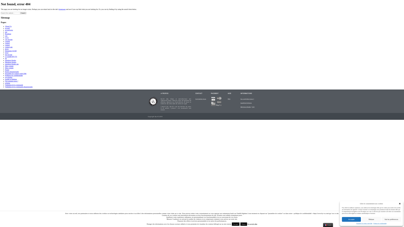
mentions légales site (12, 64)
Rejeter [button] (244, 224)
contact (7, 43)
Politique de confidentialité (380, 223)
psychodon (8, 77)
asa (6, 32)
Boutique (8, 34)
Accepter (351, 219)
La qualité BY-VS (11, 56)
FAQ (6, 53)
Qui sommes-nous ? (11, 81)
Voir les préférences (391, 219)
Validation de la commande (14, 85)
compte (7, 41)
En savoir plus (252, 224)
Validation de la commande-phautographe (19, 87)
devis (7, 49)
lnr (6, 58)
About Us (8, 26)
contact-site (9, 47)
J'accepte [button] (235, 224)
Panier (7, 70)
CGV (7, 38)
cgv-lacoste (9, 39)
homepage (62, 9)
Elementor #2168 (11, 51)
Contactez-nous (200, 99)
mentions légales (10, 60)
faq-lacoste (8, 55)
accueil (7, 28)
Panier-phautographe (12, 72)
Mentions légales (10, 62)
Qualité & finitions (246, 103)
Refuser (371, 219)
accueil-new (9, 30)
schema (7, 83)
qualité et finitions (11, 79)
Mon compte (9, 66)
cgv (6, 36)
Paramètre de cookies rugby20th (364, 223)
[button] (400, 204)
